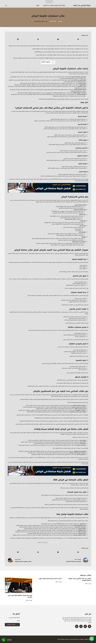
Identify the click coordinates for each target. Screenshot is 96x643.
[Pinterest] (38, 39)
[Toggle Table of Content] (52, 62)
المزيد (37, 5)
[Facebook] (78, 39)
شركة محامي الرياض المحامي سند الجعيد (54, 5)
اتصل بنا (49, 2)
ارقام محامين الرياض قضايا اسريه (68, 102)
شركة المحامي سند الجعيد (81, 5)
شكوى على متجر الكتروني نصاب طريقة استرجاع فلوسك (79, 579)
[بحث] (6, 5)
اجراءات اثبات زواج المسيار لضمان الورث (50, 578)
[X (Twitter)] (58, 39)
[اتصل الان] (4, 640)
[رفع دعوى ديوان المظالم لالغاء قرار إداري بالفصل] (18, 585)
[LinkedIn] (18, 39)
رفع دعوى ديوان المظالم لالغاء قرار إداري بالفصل (20, 596)
